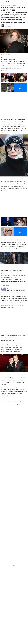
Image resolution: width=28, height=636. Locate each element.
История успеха (12, 5)
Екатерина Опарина (10, 25)
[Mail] (4, 1)
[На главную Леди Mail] (7, 1)
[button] (14, 41)
